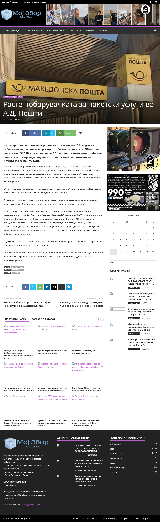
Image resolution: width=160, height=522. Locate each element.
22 (147, 246)
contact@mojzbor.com (30, 505)
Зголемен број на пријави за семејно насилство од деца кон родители (27, 304)
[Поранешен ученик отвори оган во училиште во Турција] (19, 374)
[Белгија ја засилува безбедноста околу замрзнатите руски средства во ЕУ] (19, 336)
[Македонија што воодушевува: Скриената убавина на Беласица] (117, 328)
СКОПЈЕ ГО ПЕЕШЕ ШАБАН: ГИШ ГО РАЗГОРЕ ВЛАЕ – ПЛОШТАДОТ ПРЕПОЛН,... (141, 281)
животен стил (32, 30)
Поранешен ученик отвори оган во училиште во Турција (19, 389)
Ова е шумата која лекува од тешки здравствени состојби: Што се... (141, 311)
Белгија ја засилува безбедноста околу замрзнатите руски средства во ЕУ (18, 354)
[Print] (61, 287)
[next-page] (102, 319)
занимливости (116, 458)
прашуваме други (55, 30)
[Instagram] (156, 2)
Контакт (90, 30)
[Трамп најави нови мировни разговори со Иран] (53, 336)
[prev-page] (98, 319)
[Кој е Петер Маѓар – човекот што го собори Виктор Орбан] (88, 374)
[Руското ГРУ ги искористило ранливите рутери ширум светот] (53, 406)
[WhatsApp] (40, 287)
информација (12, 30)
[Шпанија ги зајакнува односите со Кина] (88, 336)
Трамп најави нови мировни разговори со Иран (52, 351)
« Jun (112, 262)
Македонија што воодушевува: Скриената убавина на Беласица (141, 327)
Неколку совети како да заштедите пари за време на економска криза (81, 304)
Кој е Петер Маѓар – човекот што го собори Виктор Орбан (87, 389)
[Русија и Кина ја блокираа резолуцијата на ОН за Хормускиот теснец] (88, 406)
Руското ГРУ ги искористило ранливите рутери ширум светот (52, 423)
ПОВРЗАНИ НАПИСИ (16, 319)
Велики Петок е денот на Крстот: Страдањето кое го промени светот (17, 423)
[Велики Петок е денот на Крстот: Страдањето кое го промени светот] (19, 406)
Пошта (16, 273)
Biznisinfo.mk (17, 270)
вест (20, 97)
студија (113, 472)
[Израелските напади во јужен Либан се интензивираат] (53, 374)
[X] (33, 287)
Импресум (76, 30)
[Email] (54, 287)
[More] (80, 133)
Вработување (17, 267)
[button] (155, 30)
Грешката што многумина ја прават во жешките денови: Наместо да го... (141, 296)
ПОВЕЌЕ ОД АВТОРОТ (43, 319)
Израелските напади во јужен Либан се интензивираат (53, 389)
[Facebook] (151, 2)
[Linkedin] (47, 287)
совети (113, 463)
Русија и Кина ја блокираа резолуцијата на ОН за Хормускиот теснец (85, 423)
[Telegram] (69, 287)
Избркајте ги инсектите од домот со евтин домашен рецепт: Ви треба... (141, 342)
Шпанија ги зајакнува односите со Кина (83, 351)
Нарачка (103, 30)
